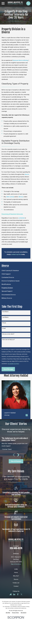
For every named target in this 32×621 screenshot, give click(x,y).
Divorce (16, 579)
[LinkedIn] (14, 594)
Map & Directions (16, 564)
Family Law (16, 583)
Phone (4, 323)
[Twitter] (21, 594)
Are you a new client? (8, 334)
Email (4, 328)
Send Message (8, 369)
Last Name (5, 317)
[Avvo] (10, 594)
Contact (16, 586)
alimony (21, 197)
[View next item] (18, 455)
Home (16, 572)
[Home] (15, 3)
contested (21, 218)
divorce (27, 174)
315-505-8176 (16, 548)
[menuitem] (10, 269)
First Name (5, 311)
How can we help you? (8, 339)
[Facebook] (18, 594)
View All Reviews (16, 461)
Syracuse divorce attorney (20, 60)
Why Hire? (16, 576)
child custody (10, 197)
